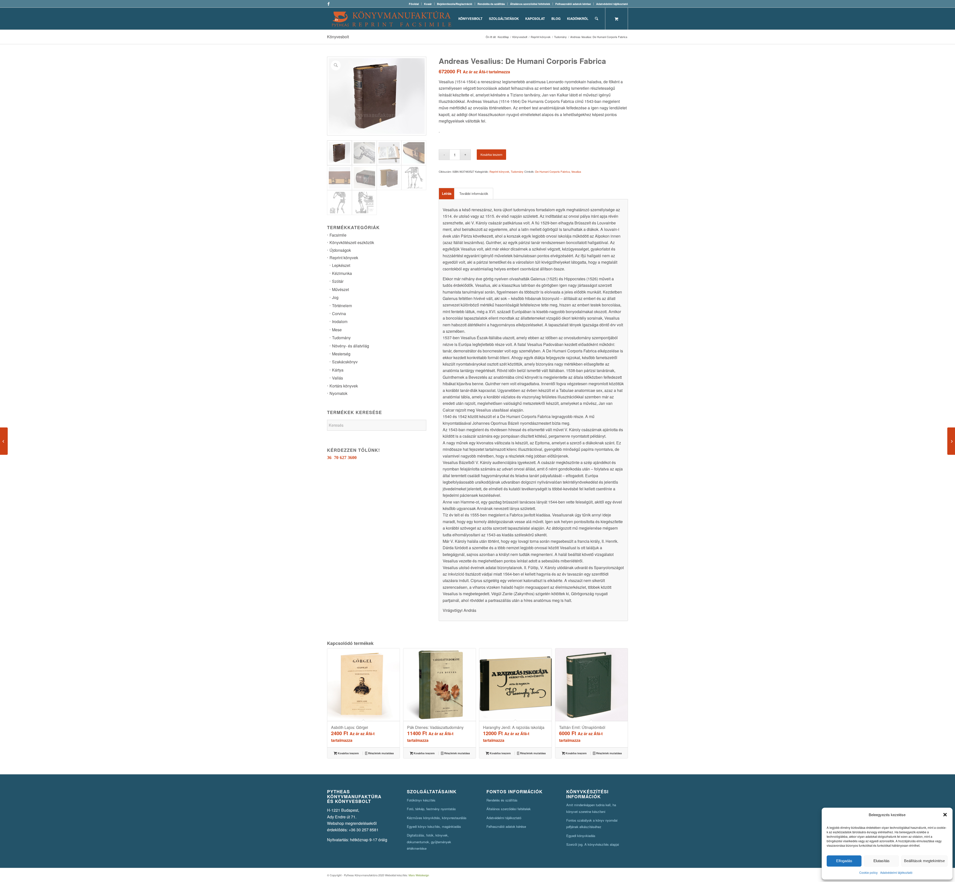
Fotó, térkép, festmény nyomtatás (431, 808)
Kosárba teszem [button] (348, 753)
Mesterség (341, 354)
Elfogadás (844, 861)
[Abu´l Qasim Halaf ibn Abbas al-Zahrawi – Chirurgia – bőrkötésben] (4, 441)
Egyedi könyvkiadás (580, 835)
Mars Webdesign (419, 875)
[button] (945, 814)
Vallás (337, 378)
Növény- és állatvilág (350, 346)
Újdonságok (340, 250)
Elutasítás (881, 861)
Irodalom (339, 321)
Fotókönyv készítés (421, 800)
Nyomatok (338, 393)
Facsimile (338, 235)
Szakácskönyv (345, 362)
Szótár (337, 281)
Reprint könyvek (344, 257)
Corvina (339, 313)
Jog (335, 297)
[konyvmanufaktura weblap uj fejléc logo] (391, 19)
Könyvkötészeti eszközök (352, 242)
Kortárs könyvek (344, 386)
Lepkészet (341, 265)
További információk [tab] (473, 193)
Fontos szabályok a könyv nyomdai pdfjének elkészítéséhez (592, 823)
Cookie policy (868, 872)
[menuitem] (414, 3)
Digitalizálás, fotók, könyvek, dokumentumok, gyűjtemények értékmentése (429, 842)
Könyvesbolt (338, 37)
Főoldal (414, 4)
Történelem (342, 305)
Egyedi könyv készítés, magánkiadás (434, 826)
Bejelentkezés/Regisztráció (454, 4)
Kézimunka (342, 273)
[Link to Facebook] (328, 3)
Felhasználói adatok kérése (573, 4)
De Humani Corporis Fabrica (552, 171)
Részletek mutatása (380, 753)
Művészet (340, 289)
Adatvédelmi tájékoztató (896, 872)
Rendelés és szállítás (491, 4)
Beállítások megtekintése (924, 861)
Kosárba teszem (491, 154)
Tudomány (341, 337)
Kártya (337, 370)
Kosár (428, 4)
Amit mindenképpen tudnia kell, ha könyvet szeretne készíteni (591, 808)
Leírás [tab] (446, 193)
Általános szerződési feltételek (530, 4)
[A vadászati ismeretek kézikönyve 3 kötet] (951, 441)
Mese (337, 330)
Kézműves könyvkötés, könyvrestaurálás (437, 817)
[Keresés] (596, 19)
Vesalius (576, 171)
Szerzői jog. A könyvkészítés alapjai (592, 844)
